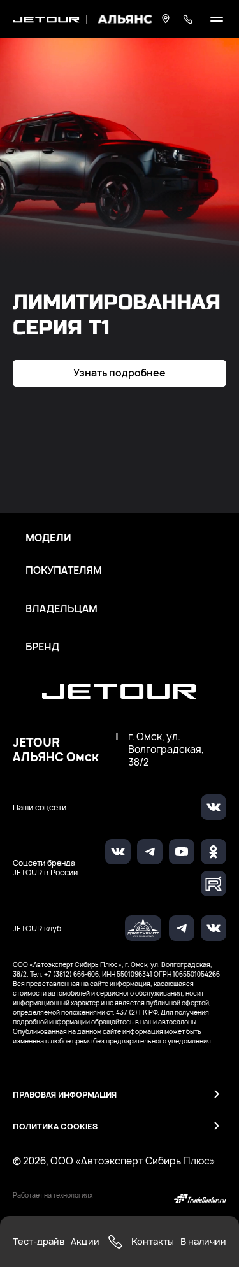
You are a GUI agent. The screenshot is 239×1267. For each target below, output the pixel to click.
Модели (48, 538)
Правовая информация (65, 1094)
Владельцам (61, 609)
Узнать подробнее (119, 373)
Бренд (42, 647)
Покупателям (63, 570)
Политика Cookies (55, 1126)
